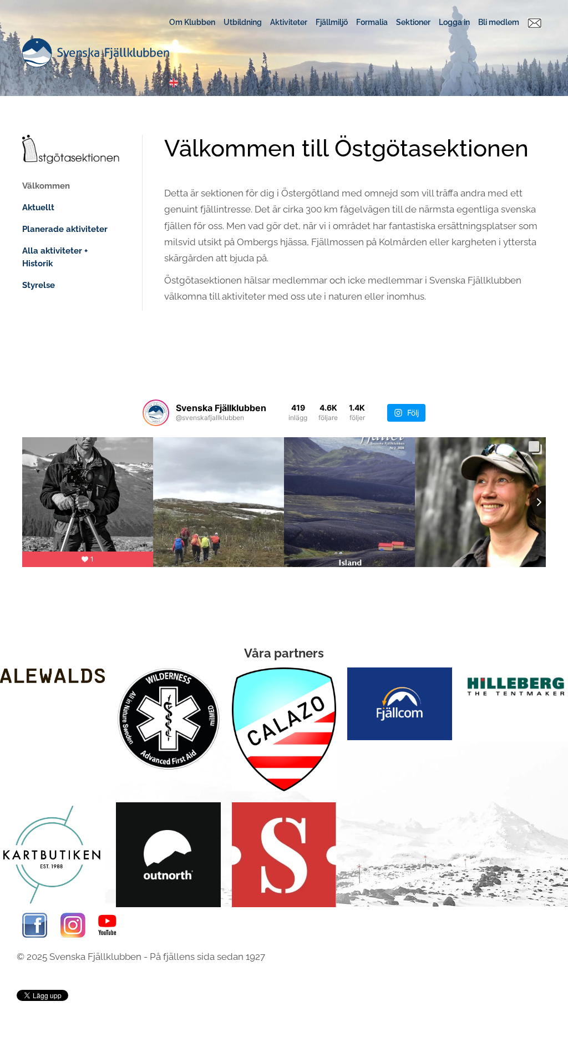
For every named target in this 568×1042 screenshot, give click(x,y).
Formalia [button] (372, 22)
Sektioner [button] (413, 22)
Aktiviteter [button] (288, 22)
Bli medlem (498, 22)
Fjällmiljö (332, 22)
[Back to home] (95, 52)
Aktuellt (38, 208)
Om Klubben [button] (192, 22)
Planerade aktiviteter (65, 229)
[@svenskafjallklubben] (156, 413)
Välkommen (46, 186)
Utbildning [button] (243, 22)
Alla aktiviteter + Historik (55, 257)
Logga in (454, 22)
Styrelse (38, 285)
